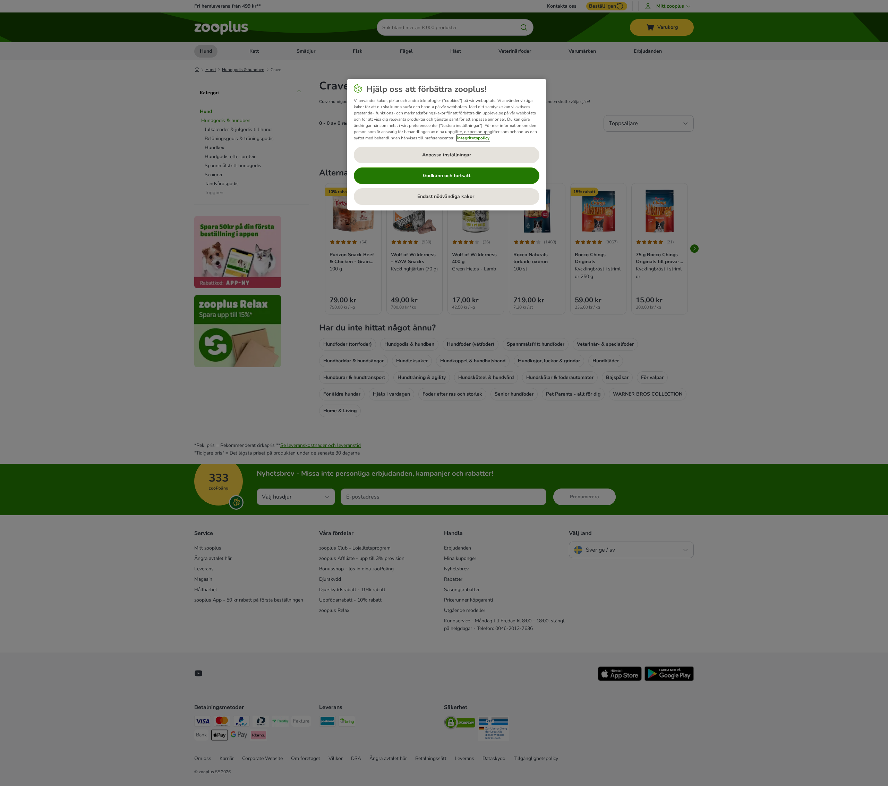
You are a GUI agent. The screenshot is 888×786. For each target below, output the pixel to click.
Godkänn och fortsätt (446, 175)
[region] (446, 144)
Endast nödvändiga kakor (446, 196)
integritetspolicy (473, 138)
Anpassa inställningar (446, 155)
